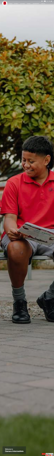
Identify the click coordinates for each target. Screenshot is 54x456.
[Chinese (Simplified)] (50, 455)
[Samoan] (47, 455)
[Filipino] (52, 455)
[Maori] (48, 455)
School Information (36, 3)
